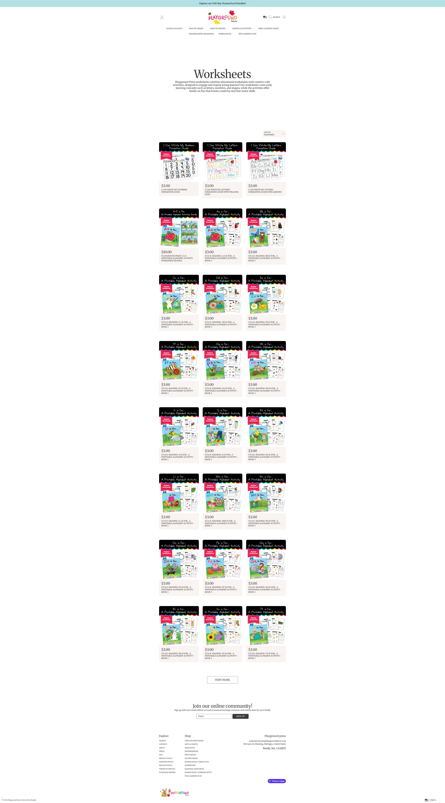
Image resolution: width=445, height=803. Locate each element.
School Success (174, 28)
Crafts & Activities (242, 28)
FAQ (160, 755)
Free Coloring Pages (194, 741)
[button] (275, 17)
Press (161, 751)
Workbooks (190, 765)
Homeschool (225, 34)
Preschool (190, 748)
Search (162, 741)
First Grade (190, 755)
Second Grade (191, 758)
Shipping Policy (166, 762)
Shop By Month (218, 28)
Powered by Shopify (28, 800)
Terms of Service (167, 769)
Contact (163, 744)
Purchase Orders (167, 772)
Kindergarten (191, 751)
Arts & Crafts (191, 744)
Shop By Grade (196, 28)
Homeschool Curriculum (197, 762)
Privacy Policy (165, 758)
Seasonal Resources (194, 769)
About (162, 748)
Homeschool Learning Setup (198, 772)
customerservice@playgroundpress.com (267, 741)
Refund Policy (165, 765)
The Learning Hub (193, 776)
